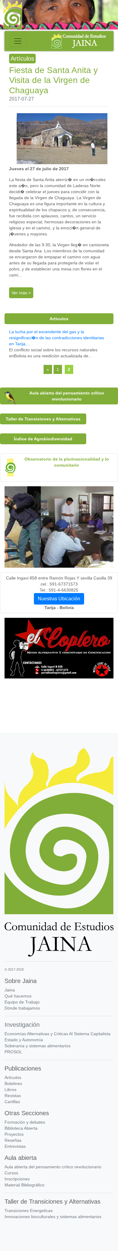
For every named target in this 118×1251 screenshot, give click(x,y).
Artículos (13, 1077)
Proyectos (14, 1134)
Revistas (13, 1095)
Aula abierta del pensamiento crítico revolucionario (53, 1166)
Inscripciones (17, 1178)
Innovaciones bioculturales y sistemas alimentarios (53, 1216)
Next (102, 712)
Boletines (13, 1083)
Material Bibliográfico (24, 1184)
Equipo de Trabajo (22, 1002)
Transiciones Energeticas (29, 1210)
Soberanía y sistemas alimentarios (37, 1045)
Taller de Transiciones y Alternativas (43, 418)
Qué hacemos (18, 996)
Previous (16, 712)
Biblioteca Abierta (21, 1128)
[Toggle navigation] (17, 41)
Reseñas (13, 1140)
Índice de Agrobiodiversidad (43, 438)
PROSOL (13, 1051)
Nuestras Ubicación (59, 598)
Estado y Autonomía (24, 1039)
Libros (10, 1089)
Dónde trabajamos (22, 1008)
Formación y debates (25, 1122)
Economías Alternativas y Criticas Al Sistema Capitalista (57, 1033)
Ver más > (21, 292)
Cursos (11, 1172)
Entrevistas (15, 1146)
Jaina (10, 990)
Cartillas (12, 1101)
